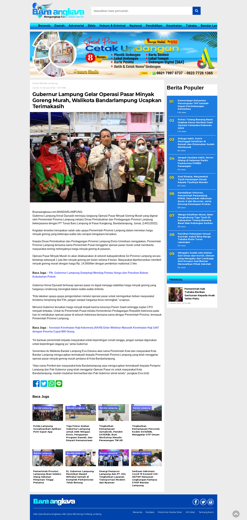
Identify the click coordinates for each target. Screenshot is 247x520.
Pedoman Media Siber (170, 512)
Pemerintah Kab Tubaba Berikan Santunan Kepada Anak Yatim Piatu (199, 293)
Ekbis (91, 25)
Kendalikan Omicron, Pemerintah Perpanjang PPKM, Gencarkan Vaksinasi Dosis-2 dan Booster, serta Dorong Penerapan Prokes (195, 198)
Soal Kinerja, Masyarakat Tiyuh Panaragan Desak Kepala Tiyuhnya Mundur (193, 179)
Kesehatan (174, 25)
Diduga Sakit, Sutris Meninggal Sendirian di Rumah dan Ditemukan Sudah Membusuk (196, 142)
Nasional (136, 25)
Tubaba (191, 25)
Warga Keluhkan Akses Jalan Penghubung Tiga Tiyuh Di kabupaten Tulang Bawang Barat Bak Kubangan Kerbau (195, 219)
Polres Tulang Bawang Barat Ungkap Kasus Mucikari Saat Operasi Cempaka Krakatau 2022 (195, 123)
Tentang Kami (206, 512)
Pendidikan (154, 25)
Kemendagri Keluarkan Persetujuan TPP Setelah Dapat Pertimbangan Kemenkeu (193, 104)
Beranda (44, 25)
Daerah (59, 25)
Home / (36, 83)
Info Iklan (190, 512)
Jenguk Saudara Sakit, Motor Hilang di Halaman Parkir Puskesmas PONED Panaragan (195, 162)
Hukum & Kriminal (112, 25)
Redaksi (150, 512)
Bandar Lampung (213, 25)
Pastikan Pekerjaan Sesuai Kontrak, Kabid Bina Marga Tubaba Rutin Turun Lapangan (194, 238)
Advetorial (76, 25)
